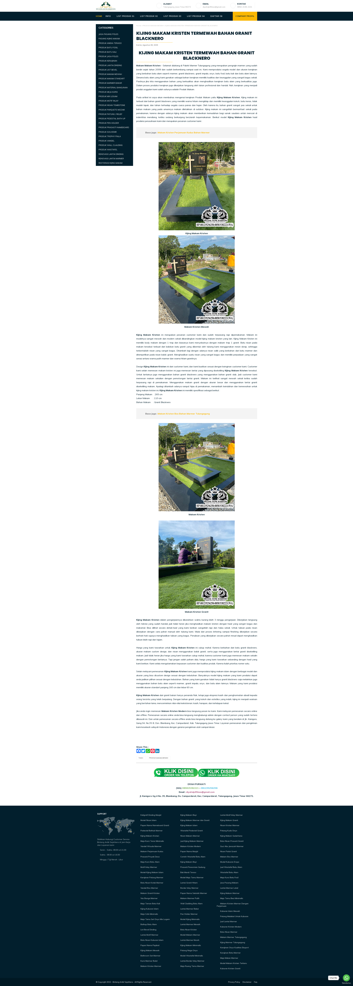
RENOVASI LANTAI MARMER (111, 158)
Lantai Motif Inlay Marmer (231, 815)
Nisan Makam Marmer (190, 836)
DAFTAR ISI (216, 16)
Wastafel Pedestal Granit (191, 830)
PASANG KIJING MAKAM (109, 38)
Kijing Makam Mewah (149, 950)
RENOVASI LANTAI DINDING (111, 154)
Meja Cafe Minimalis (149, 914)
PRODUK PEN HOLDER (109, 123)
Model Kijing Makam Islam (151, 872)
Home (138, 26)
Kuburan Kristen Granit (230, 968)
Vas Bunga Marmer (149, 898)
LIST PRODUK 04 (195, 16)
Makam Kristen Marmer (150, 966)
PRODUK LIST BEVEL (108, 70)
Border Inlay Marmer (189, 888)
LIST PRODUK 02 (149, 16)
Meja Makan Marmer (229, 958)
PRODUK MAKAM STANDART (112, 78)
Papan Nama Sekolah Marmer (193, 893)
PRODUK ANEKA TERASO (110, 43)
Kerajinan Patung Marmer (151, 877)
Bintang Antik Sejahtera (123, 982)
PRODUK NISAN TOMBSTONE (112, 105)
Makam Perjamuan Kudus (151, 851)
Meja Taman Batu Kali (150, 903)
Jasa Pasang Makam (229, 882)
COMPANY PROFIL (245, 16)
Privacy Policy (234, 982)
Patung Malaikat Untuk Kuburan (234, 916)
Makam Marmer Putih (189, 898)
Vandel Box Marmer (149, 888)
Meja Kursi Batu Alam (150, 862)
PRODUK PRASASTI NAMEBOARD (114, 127)
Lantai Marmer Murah (189, 940)
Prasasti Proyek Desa (150, 856)
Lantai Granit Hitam (189, 882)
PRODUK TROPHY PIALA (110, 136)
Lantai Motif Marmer (149, 935)
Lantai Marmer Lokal (229, 888)
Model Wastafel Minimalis (191, 955)
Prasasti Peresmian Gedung (192, 867)
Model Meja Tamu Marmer (192, 877)
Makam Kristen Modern (190, 846)
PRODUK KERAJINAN (108, 61)
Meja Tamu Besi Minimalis (231, 898)
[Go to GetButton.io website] (346, 983)
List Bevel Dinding (148, 929)
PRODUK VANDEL (106, 141)
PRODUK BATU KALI (108, 52)
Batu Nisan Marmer (228, 932)
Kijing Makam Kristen (149, 836)
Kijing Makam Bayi (188, 815)
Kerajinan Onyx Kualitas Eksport (234, 947)
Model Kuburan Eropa (229, 862)
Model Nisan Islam (148, 820)
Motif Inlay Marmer (148, 867)
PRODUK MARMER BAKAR (110, 83)
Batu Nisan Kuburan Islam (151, 940)
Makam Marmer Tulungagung (233, 937)
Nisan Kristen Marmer (229, 825)
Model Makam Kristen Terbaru (233, 963)
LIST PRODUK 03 (172, 16)
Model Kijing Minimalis (190, 919)
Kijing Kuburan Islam (149, 909)
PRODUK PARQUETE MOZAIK (112, 110)
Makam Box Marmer (229, 856)
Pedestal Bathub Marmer (151, 830)
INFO (108, 16)
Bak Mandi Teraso (188, 872)
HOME (99, 16)
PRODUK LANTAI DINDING (110, 65)
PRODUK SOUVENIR (108, 132)
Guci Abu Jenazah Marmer (232, 846)
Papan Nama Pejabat (149, 945)
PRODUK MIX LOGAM (108, 96)
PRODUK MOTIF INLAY (108, 101)
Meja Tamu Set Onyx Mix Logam (155, 919)
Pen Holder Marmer (189, 914)
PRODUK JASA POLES (108, 56)
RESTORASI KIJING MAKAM (110, 163)
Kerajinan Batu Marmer (230, 953)
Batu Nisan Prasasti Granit (232, 841)
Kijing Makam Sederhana (231, 836)
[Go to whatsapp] (346, 977)
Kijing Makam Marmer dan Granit (194, 820)
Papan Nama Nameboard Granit (154, 825)
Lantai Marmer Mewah (190, 924)
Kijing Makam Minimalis (190, 945)
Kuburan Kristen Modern (231, 926)
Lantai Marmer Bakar (189, 909)
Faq (255, 982)
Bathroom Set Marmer (150, 955)
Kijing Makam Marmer (230, 893)
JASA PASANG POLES (108, 34)
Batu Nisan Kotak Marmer (151, 882)
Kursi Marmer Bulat (148, 961)
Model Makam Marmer (190, 935)
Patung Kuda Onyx (228, 830)
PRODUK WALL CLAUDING (111, 145)
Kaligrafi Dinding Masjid (150, 815)
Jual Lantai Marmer (228, 921)
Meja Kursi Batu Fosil (229, 877)
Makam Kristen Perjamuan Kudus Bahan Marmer (184, 132)
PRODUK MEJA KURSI (108, 92)
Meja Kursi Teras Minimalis (152, 841)
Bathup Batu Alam (148, 924)
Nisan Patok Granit (228, 851)
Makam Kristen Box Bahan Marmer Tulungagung (184, 413)
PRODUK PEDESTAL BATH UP (112, 118)
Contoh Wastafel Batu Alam (192, 856)
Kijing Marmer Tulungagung (232, 942)
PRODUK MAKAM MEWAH (153, 26)
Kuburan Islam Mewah (230, 911)
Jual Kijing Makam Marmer (192, 841)
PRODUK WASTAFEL (108, 149)
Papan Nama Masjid (189, 851)
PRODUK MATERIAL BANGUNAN (113, 87)
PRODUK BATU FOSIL (108, 47)
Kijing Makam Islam (188, 825)
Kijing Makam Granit (229, 820)
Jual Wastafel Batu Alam (231, 867)
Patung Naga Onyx (189, 950)
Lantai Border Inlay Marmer (192, 961)
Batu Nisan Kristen (188, 929)
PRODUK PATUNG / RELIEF (110, 114)
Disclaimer (247, 982)
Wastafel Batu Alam (229, 872)
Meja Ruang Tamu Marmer (192, 966)
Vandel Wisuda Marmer (150, 846)
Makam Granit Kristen (150, 893)
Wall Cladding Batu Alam (191, 903)
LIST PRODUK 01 (125, 16)
